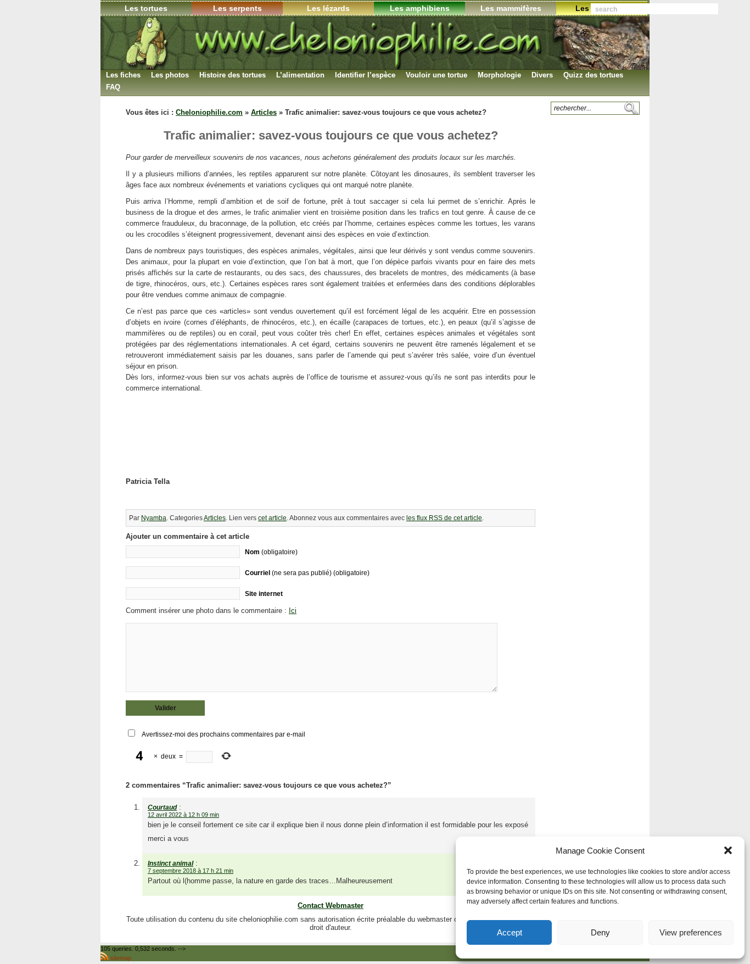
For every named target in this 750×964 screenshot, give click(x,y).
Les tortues (146, 8)
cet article (272, 518)
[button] (728, 850)
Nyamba (153, 518)
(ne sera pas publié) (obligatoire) (307, 572)
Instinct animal (170, 863)
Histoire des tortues (232, 75)
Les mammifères (510, 8)
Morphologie (499, 75)
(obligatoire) (271, 551)
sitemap (120, 958)
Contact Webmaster (330, 905)
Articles (264, 112)
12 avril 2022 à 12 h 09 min (183, 814)
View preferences (690, 932)
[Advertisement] (330, 446)
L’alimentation (300, 75)
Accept (509, 932)
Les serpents (237, 8)
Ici (292, 610)
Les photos (170, 75)
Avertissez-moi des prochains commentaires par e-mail (223, 734)
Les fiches (123, 75)
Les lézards (328, 8)
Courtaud (162, 807)
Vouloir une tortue (436, 75)
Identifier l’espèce (365, 75)
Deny (600, 932)
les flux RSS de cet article (444, 518)
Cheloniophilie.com (209, 112)
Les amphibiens (420, 8)
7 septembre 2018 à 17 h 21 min (190, 870)
